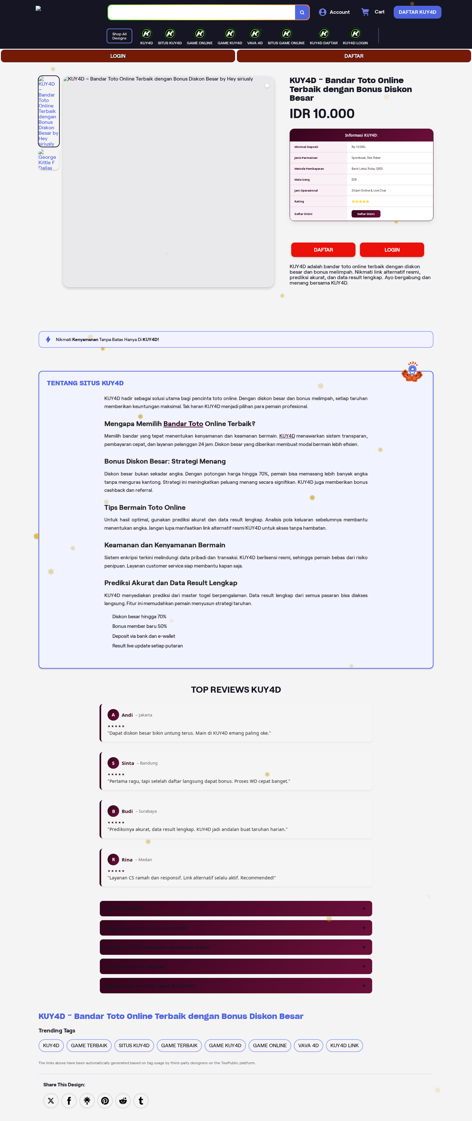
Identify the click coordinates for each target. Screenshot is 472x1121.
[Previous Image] (68, 182)
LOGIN (118, 56)
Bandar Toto (183, 423)
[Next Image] (269, 182)
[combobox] (201, 12)
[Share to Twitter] (51, 1100)
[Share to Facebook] (69, 1100)
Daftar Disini (366, 214)
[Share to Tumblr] (141, 1100)
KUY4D (287, 436)
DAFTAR (354, 56)
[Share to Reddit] (123, 1100)
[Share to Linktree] (87, 1100)
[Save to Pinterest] (105, 1100)
